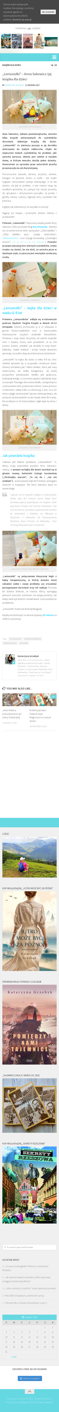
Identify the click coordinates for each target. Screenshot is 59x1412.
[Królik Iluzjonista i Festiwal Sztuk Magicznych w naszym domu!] (43, 699)
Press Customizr (45, 1402)
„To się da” (18, 241)
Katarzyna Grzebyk (14, 85)
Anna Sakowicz (15, 639)
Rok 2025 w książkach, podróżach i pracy (24, 1295)
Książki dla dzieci (11, 65)
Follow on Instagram (31, 1378)
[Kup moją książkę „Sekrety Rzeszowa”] (29, 1222)
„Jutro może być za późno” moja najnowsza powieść (30, 1288)
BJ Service (48, 615)
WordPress (22, 1402)
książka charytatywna (32, 639)
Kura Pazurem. (40, 226)
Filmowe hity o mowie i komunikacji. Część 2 (26, 1302)
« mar (14, 1356)
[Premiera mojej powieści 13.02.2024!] (29, 1063)
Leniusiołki (24, 643)
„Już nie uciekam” (36, 241)
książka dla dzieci (10, 643)
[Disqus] (29, 776)
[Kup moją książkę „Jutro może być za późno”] (29, 970)
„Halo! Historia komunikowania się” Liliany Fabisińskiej (12, 714)
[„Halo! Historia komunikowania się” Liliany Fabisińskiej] (15, 699)
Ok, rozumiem (48, 12)
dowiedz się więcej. (22, 19)
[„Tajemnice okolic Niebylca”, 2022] (29, 1131)
